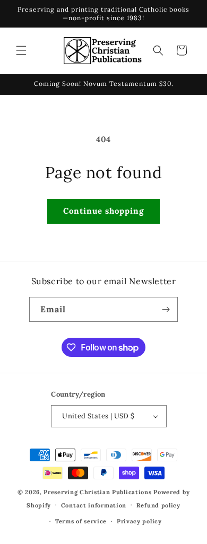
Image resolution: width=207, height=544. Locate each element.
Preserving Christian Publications (97, 492)
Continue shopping (103, 211)
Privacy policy (139, 521)
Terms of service (81, 521)
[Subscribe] (165, 309)
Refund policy (158, 505)
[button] (21, 50)
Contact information (93, 505)
